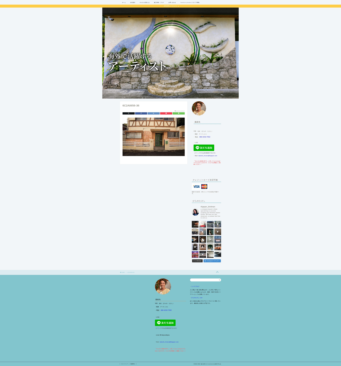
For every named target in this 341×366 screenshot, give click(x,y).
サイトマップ (124, 363)
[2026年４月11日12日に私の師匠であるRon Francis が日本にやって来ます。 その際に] (210, 231)
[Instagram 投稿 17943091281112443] (217, 239)
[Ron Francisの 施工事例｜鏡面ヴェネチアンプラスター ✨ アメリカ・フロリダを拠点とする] (210, 247)
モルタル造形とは (145, 2)
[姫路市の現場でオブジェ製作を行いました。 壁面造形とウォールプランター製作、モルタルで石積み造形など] (210, 224)
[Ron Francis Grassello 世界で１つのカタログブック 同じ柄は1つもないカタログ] (202, 247)
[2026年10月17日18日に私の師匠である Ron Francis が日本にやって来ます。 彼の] (195, 224)
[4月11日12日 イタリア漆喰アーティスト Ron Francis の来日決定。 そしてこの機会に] (195, 239)
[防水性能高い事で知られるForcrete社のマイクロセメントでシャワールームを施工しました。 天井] (210, 239)
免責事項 (132, 363)
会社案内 (132, 2)
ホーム (124, 2)
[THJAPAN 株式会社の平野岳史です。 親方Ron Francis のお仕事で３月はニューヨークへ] (195, 254)
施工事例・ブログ (159, 2)
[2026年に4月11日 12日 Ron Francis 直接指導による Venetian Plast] (195, 231)
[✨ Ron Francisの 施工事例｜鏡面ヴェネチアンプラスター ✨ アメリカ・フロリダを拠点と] (202, 254)
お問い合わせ (172, 2)
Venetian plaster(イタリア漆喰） (190, 2)
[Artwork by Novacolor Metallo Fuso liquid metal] (202, 231)
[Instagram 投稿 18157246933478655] (202, 224)
